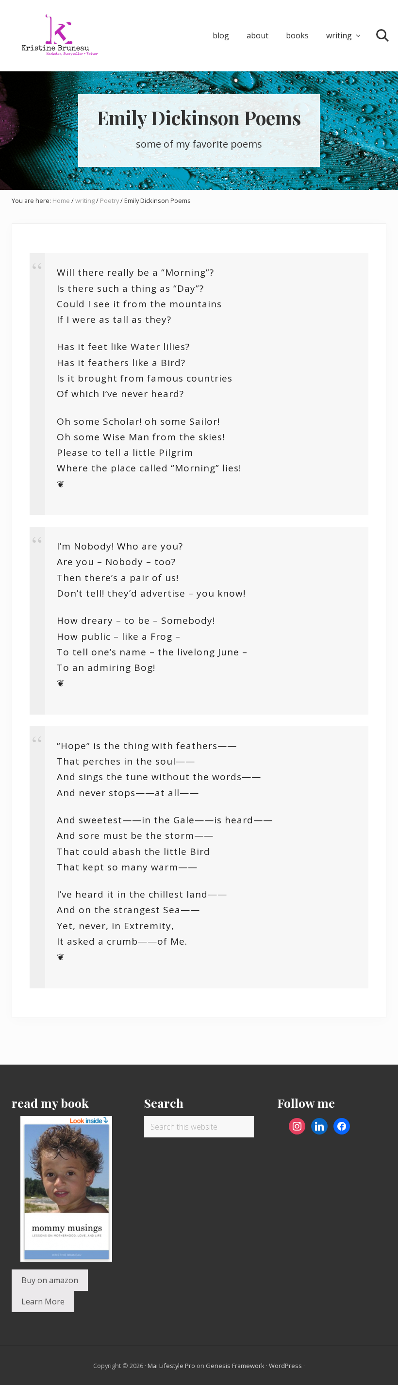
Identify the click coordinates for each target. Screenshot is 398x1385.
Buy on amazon (49, 1280)
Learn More (43, 1301)
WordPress (285, 1365)
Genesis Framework (235, 1365)
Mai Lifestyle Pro (171, 1365)
